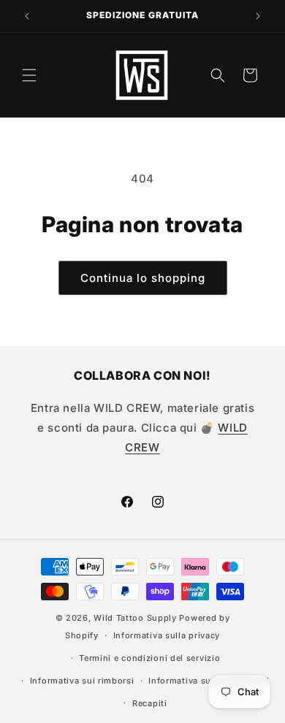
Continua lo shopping (142, 278)
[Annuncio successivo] (258, 16)
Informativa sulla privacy (167, 635)
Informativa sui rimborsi (82, 681)
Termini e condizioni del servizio (149, 658)
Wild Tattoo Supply (135, 618)
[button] (29, 75)
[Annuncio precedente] (27, 16)
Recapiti (149, 703)
